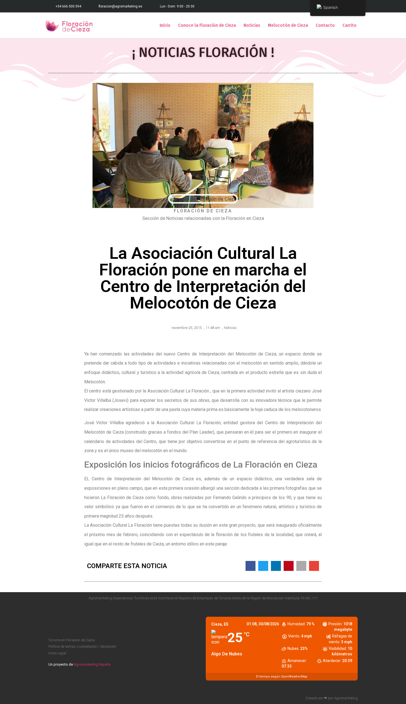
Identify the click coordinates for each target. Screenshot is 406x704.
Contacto (325, 25)
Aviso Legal (57, 653)
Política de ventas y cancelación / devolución (82, 646)
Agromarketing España (92, 664)
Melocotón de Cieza (288, 25)
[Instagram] (355, 609)
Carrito (349, 25)
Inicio (165, 25)
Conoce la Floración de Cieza (207, 25)
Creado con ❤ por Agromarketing (331, 698)
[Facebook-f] (345, 609)
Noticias (252, 25)
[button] (250, 566)
